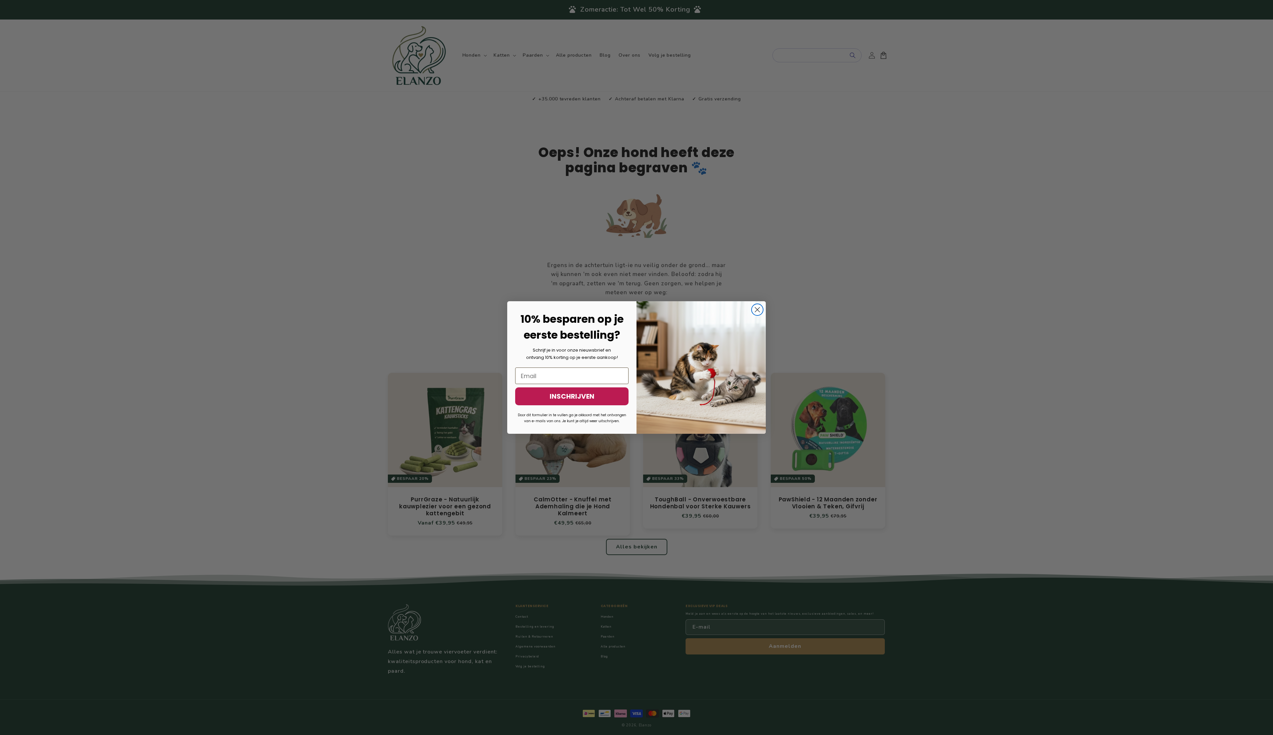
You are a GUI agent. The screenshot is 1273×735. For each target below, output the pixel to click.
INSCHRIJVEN (572, 396)
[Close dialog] (757, 309)
